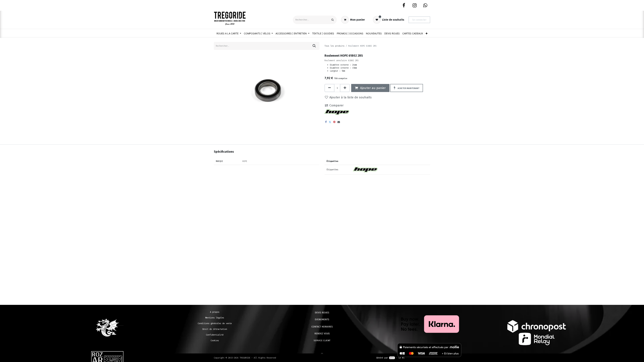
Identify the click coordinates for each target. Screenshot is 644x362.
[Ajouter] (345, 88)
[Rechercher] (332, 20)
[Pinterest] (334, 122)
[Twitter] (330, 122)
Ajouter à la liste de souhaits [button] (350, 97)
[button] (406, 88)
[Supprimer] (329, 88)
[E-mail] (338, 122)
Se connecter (419, 19)
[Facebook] (404, 5)
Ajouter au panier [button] (372, 88)
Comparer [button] (336, 105)
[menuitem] (229, 33)
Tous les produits (334, 46)
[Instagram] (414, 5)
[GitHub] (425, 5)
